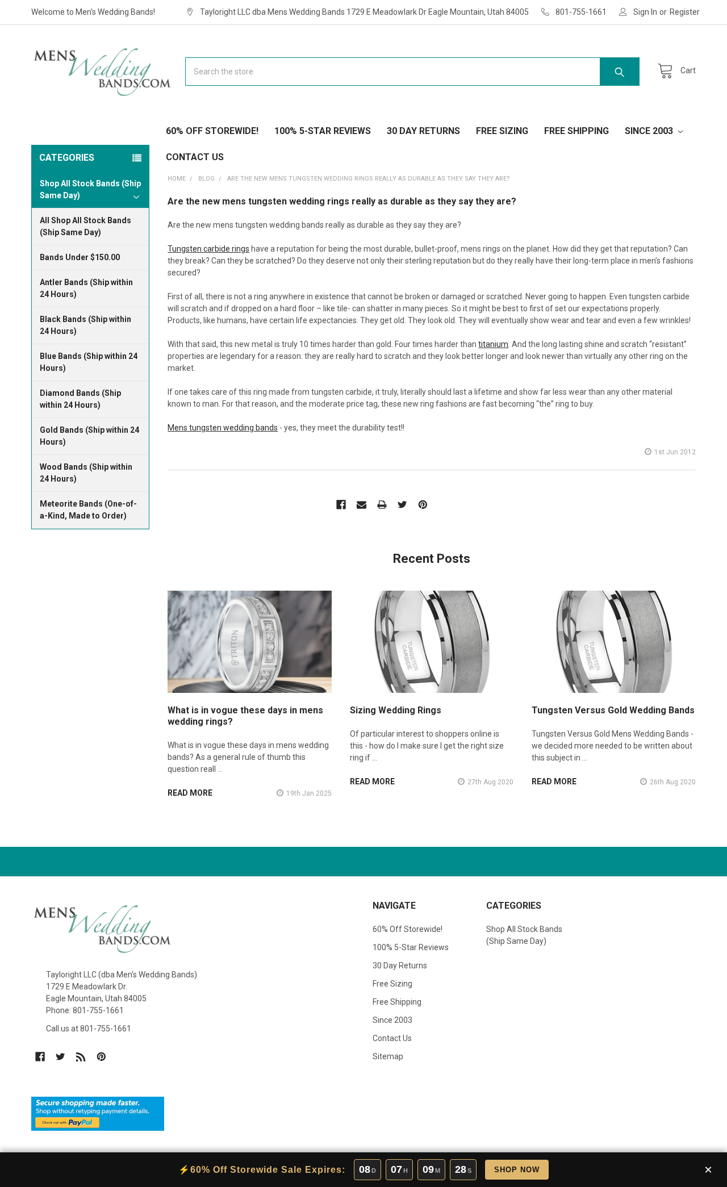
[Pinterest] (423, 504)
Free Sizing (502, 131)
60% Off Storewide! (212, 131)
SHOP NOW (517, 1169)
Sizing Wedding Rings (395, 710)
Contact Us (195, 157)
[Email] (361, 504)
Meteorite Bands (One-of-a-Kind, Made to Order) (88, 509)
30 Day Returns (423, 131)
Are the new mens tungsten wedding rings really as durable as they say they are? (342, 201)
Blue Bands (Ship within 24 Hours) (88, 362)
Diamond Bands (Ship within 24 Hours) (80, 398)
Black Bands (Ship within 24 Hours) (85, 325)
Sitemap (388, 1056)
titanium (493, 344)
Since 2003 (650, 131)
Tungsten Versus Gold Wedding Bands (613, 710)
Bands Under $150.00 (80, 257)
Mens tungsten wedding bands (223, 427)
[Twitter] (402, 504)
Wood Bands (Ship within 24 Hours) (86, 472)
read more (190, 792)
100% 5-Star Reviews (322, 131)
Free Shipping (576, 131)
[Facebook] (341, 504)
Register (685, 11)
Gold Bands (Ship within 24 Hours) (89, 435)
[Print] (382, 504)
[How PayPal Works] (97, 1113)
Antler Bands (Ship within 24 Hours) (86, 288)
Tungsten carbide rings (208, 248)
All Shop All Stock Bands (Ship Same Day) (85, 226)
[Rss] (81, 1056)
